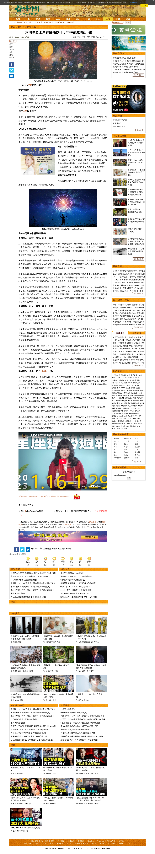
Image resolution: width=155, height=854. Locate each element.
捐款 (53, 841)
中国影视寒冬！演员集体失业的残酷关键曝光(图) (30, 587)
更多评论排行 (138, 365)
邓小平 (119, 423)
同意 (144, 5)
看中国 (28, 10)
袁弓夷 (130, 383)
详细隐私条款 (133, 2)
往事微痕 (122, 385)
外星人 (114, 429)
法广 (113, 398)
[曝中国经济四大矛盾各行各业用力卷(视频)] (58, 749)
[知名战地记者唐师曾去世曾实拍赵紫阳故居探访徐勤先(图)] (26, 647)
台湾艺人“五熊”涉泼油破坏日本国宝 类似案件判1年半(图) (33, 573)
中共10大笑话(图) (18, 593)
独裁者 (81, 773)
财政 (122, 403)
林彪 (123, 423)
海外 (139, 418)
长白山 (114, 413)
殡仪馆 (84, 642)
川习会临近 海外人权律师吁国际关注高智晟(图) (136, 152)
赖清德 (138, 388)
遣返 (117, 418)
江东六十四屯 (128, 411)
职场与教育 (48, 22)
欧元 (134, 401)
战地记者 (25, 671)
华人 (129, 416)
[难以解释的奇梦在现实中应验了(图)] (58, 647)
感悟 (127, 426)
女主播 (121, 416)
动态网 (121, 843)
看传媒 (93, 843)
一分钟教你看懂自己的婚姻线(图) (24, 580)
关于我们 (61, 841)
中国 (86, 671)
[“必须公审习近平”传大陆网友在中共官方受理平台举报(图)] (91, 647)
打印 (92, 37)
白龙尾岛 (120, 413)
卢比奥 (140, 375)
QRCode (34, 549)
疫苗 (122, 383)
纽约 (78, 19)
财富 (125, 403)
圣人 (14, 831)
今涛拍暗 (127, 439)
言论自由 (115, 416)
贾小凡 (116, 441)
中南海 (124, 393)
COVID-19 (119, 377)
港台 (58, 19)
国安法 (114, 383)
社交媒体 (119, 398)
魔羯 (11, 55)
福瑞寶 (102, 843)
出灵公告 (90, 642)
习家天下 (93, 773)
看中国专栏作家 (121, 434)
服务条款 (71, 841)
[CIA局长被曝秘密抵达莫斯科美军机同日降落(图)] (120, 140)
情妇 (113, 395)
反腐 (124, 395)
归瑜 (136, 441)
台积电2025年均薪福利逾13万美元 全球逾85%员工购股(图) (136, 192)
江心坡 (126, 413)
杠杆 (113, 401)
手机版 (73, 37)
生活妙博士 (28, 22)
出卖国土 (115, 380)
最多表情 (137, 333)
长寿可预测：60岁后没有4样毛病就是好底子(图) (136, 172)
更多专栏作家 (138, 462)
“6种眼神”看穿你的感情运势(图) (73, 580)
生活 (108, 19)
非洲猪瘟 (134, 406)
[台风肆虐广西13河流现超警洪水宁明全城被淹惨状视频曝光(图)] (120, 239)
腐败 (120, 395)
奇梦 (49, 671)
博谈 (68, 19)
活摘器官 (122, 380)
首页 (18, 19)
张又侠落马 (117, 123)
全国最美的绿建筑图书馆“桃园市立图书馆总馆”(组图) (32, 740)
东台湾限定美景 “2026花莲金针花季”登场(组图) (29, 576)
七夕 (14, 804)
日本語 (121, 841)
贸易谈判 (136, 390)
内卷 (54, 773)
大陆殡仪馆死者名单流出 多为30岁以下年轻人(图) (136, 182)
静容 (126, 452)
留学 (140, 416)
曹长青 (127, 458)
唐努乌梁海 (136, 411)
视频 (128, 19)
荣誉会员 (93, 522)
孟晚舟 (114, 390)
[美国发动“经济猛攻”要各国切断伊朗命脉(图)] (120, 219)
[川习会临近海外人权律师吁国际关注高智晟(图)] (120, 150)
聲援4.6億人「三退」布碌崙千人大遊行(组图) (136, 162)
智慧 (124, 426)
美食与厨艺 (59, 22)
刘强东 (118, 406)
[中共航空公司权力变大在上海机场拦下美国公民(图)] (120, 199)
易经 (114, 426)
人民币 (130, 401)
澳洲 (119, 421)
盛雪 (126, 449)
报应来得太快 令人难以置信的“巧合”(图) (128, 319)
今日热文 (15, 613)
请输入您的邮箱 (129, 472)
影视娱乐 (70, 22)
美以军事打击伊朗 (120, 120)
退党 (138, 385)
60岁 (51, 642)
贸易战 (125, 377)
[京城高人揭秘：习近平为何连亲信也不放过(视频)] (91, 749)
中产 (129, 403)
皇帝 (135, 423)
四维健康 (117, 458)
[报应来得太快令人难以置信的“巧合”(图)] (120, 209)
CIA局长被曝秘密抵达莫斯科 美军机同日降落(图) (136, 142)
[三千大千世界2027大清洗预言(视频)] (26, 809)
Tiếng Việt (111, 841)
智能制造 (49, 773)
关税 (118, 390)
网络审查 (120, 411)
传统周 (11, 58)
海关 (113, 418)
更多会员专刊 (138, 75)
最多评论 (120, 333)
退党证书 (111, 843)
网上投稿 (34, 841)
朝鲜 (126, 398)
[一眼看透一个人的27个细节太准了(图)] (91, 676)
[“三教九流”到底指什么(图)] (120, 229)
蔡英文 (142, 403)
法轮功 (114, 411)
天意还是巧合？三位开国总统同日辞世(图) (129, 61)
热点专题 (117, 115)
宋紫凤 (116, 439)
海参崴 (133, 403)
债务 (141, 398)
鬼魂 (85, 804)
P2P (142, 406)
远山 (126, 444)
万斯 (127, 390)
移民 (132, 416)
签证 (120, 418)
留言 (88, 37)
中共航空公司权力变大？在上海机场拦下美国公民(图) (136, 201)
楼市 (118, 403)
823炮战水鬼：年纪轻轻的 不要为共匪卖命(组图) (136, 251)
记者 (19, 671)
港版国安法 (136, 383)
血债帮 (86, 773)
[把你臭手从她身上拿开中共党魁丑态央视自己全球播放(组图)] (26, 618)
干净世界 (37, 843)
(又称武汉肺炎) (123, 375)
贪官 (140, 393)
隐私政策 (81, 841)
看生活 (21, 27)
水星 (11, 52)
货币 (125, 401)
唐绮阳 (11, 49)
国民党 (134, 385)
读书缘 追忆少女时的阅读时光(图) (125, 72)
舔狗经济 (27, 804)
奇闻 (118, 19)
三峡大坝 (132, 380)
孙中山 (134, 421)
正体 (79, 37)
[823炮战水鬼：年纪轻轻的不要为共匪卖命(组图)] (26, 676)
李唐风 (137, 447)
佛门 (98, 773)
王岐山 (133, 388)
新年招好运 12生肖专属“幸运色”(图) (74, 593)
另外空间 (54, 671)
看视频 (77, 843)
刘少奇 (128, 423)
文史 (98, 19)
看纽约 (85, 843)
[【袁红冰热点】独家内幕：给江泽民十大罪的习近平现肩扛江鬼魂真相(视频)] (91, 779)
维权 (128, 408)
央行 (138, 398)
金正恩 (128, 388)
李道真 (127, 441)
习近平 (91, 671)
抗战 (129, 421)
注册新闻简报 (120, 467)
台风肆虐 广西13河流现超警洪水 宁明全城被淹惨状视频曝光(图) (136, 241)
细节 (80, 700)
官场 (38, 19)
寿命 (118, 429)
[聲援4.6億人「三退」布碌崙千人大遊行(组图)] (120, 160)
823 (17, 700)
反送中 (136, 393)
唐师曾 (15, 671)
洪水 (18, 831)
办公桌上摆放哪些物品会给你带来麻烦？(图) (28, 597)
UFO (120, 388)
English (91, 841)
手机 (131, 426)
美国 (48, 19)
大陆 (28, 19)
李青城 (137, 452)
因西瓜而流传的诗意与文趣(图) (124, 58)
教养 (87, 700)
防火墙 (124, 408)
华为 (117, 395)
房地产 (114, 403)
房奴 (50, 700)
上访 (138, 408)
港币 (141, 401)
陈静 (126, 447)
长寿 (47, 642)
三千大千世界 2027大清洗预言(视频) (25, 828)
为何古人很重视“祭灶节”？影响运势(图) (76, 576)
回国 (124, 418)
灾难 (26, 831)
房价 (125, 406)
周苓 (115, 447)
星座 (11, 44)
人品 (83, 700)
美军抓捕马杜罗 (119, 127)
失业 (47, 700)
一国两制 (141, 395)
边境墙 (123, 390)
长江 (118, 383)
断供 (54, 700)
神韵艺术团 (49, 843)
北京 (113, 406)
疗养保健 (18, 22)
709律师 (133, 408)
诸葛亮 (140, 423)
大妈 (122, 406)
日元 (137, 401)
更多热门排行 (138, 327)
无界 (129, 843)
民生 (135, 418)
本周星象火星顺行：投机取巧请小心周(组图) (78, 583)
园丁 (115, 449)
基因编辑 (119, 408)
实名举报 (81, 671)
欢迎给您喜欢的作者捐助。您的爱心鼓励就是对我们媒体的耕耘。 (44, 496)
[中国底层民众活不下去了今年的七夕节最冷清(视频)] (26, 779)
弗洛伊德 (115, 388)
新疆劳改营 (137, 413)
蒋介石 (139, 421)
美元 (117, 401)
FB (123, 398)
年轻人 (96, 642)
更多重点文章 (138, 259)
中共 (95, 671)
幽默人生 (119, 426)
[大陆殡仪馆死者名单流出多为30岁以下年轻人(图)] (91, 618)
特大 (97, 37)
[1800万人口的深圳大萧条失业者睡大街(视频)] (58, 676)
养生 (125, 429)
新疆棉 (137, 380)
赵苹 (136, 449)
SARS (131, 413)
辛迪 (136, 458)
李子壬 (137, 455)
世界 (88, 19)
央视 (125, 416)
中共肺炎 (115, 375)
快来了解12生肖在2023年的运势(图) (75, 587)
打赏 (83, 37)
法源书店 (60, 843)
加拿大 (130, 398)
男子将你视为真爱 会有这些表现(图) (74, 730)
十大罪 (90, 804)
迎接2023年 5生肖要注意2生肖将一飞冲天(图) (78, 597)
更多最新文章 (138, 294)
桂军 (126, 421)
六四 (139, 377)
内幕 (128, 393)
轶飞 (115, 444)
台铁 (126, 380)
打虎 (127, 395)
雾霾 (113, 408)
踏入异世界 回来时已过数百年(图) (125, 67)
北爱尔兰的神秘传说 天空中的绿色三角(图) (129, 285)
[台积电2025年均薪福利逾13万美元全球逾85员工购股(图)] (120, 189)
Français (100, 841)
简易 (136, 439)
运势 (11, 47)
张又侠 (135, 377)
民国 (122, 421)
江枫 (126, 455)
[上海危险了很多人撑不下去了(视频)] (26, 749)
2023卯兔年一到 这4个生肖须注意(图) (75, 590)
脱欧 (134, 398)
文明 (22, 831)
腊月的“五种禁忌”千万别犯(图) (72, 573)
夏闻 (136, 444)
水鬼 (14, 700)
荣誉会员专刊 (120, 53)
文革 (122, 429)
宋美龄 (114, 423)
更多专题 (140, 130)
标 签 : (12, 41)
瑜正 (115, 455)
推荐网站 (27, 843)
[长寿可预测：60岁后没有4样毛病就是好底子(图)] (58, 618)
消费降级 (20, 773)
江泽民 (81, 804)
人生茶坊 (38, 22)
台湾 (137, 403)
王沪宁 (142, 390)
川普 (130, 375)
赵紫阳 (30, 671)
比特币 (121, 401)
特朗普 (135, 375)
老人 (54, 642)
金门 (21, 700)
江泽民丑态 (17, 642)
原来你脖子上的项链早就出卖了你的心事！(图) (29, 736)
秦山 (115, 452)
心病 (58, 642)
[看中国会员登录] (129, 29)
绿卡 (131, 418)
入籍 (127, 418)
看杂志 (69, 843)
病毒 (113, 377)
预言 (135, 426)
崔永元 (119, 393)
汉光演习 (115, 385)
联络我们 (44, 841)
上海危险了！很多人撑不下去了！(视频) (128, 288)
